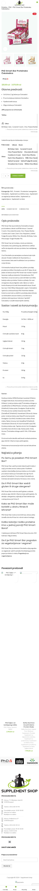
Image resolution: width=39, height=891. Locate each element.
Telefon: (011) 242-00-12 (12, 825)
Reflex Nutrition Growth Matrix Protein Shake (28, 725)
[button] (15, 580)
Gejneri (34, 729)
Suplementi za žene (18, 199)
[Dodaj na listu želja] (6, 181)
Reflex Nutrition (26, 729)
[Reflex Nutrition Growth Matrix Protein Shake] (29, 646)
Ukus (3, 156)
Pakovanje (5, 145)
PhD (10, 7)
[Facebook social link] (3, 850)
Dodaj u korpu (17, 176)
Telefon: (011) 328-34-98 (12, 807)
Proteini (17, 191)
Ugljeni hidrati (28, 748)
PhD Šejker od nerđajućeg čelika (10, 724)
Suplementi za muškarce (28, 744)
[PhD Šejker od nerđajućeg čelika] (10, 646)
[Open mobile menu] (3, 3)
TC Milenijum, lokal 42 (15, 800)
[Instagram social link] (5, 850)
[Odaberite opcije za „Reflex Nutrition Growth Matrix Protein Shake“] (34, 580)
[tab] (3, 208)
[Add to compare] (2, 181)
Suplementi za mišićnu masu (19, 194)
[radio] (14, 145)
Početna (4, 7)
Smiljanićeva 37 (13, 818)
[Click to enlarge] (5, 49)
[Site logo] (19, 3)
